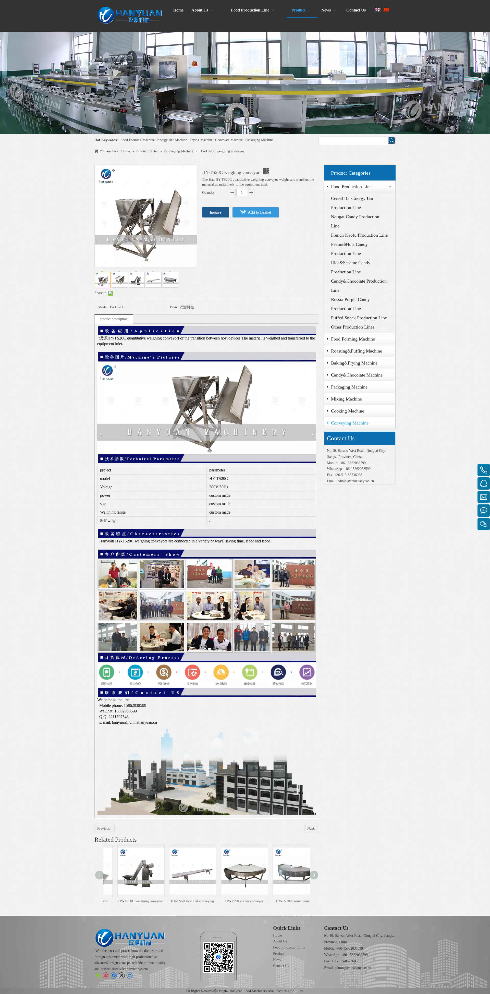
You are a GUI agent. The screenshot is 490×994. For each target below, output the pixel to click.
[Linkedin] (129, 975)
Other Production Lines (352, 327)
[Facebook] (114, 975)
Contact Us (281, 966)
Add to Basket (259, 212)
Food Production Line (351, 186)
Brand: (175, 307)
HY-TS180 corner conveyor (285, 901)
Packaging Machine (259, 140)
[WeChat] (98, 975)
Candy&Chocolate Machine (357, 375)
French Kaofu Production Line (359, 235)
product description (114, 319)
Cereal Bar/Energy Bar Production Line (352, 203)
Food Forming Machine (137, 140)
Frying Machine (201, 140)
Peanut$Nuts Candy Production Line (349, 249)
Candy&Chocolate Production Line (359, 285)
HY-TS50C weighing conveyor (129, 901)
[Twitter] (121, 975)
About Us (280, 941)
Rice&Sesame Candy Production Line (350, 267)
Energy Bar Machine (172, 140)
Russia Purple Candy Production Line (350, 304)
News (277, 960)
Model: (103, 307)
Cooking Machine (347, 411)
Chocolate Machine (229, 140)
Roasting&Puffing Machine (356, 351)
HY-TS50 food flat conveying (181, 901)
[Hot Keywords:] (391, 140)
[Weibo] (106, 975)
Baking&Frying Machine (354, 363)
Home (277, 935)
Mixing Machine (346, 399)
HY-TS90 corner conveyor (233, 901)
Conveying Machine (350, 423)
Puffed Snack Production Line (359, 317)
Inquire (215, 212)
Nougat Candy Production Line (355, 221)
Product (278, 953)
